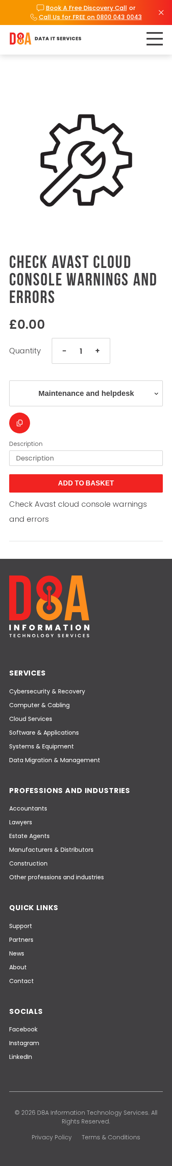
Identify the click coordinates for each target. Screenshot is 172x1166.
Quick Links (33, 908)
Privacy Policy (52, 1137)
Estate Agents (29, 836)
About (18, 967)
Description (26, 444)
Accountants (28, 808)
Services (27, 673)
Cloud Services (30, 719)
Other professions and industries (56, 877)
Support (20, 926)
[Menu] (155, 38)
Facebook (23, 1029)
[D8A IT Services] (45, 38)
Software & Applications (44, 732)
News (16, 953)
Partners (21, 940)
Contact (21, 981)
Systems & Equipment (41, 746)
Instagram (24, 1043)
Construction (28, 863)
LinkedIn (20, 1057)
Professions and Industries (69, 791)
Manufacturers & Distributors (51, 850)
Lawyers (20, 822)
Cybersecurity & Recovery (47, 691)
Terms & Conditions (111, 1137)
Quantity (25, 351)
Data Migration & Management (54, 760)
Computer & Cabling (39, 705)
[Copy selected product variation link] (19, 423)
